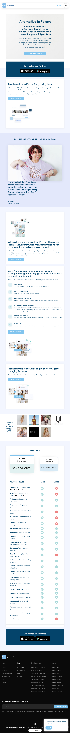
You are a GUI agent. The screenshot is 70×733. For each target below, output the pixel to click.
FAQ (18, 673)
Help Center (20, 667)
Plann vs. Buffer (56, 673)
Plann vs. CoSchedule (57, 691)
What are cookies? (56, 724)
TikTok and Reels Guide (37, 679)
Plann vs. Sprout (56, 688)
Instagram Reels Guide (37, 682)
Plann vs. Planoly (56, 670)
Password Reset (21, 670)
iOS (3, 679)
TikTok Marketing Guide (37, 685)
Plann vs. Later (56, 667)
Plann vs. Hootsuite (57, 676)
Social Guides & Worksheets (38, 673)
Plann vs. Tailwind (56, 679)
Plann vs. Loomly (56, 682)
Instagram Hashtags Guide (38, 691)
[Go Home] (8, 5)
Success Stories (6, 676)
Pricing (3, 667)
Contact (19, 676)
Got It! (49, 728)
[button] (66, 5)
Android (4, 682)
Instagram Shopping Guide (38, 688)
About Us (4, 670)
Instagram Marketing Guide (38, 676)
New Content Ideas (36, 670)
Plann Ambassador (7, 673)
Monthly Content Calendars (38, 667)
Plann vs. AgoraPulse (57, 685)
